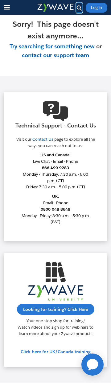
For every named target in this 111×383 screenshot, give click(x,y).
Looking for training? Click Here (55, 309)
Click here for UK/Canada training (56, 351)
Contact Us (42, 139)
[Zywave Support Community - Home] (55, 8)
